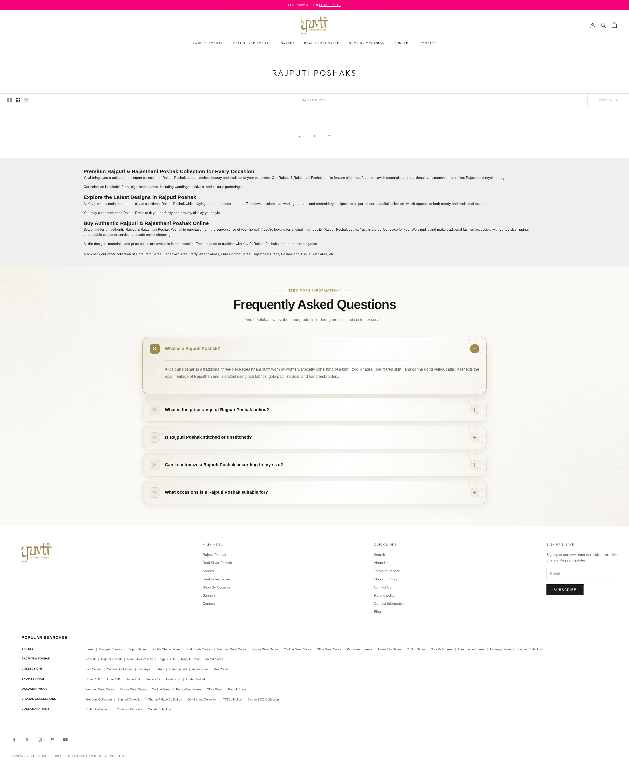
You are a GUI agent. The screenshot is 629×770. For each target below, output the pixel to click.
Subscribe (565, 590)
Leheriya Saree (175, 254)
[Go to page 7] (299, 136)
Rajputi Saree (137, 649)
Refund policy (384, 595)
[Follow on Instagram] (39, 739)
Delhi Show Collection (202, 699)
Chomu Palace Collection (165, 699)
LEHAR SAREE (330, 5)
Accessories (200, 669)
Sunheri (402, 43)
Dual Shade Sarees (199, 649)
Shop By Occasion (367, 43)
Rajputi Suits (166, 659)
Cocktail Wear (161, 689)
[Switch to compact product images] (26, 100)
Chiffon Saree (416, 649)
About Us (381, 563)
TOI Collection (232, 699)
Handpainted (178, 669)
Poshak (287, 254)
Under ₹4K (153, 679)
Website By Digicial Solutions (101, 756)
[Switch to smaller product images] (18, 100)
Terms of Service (387, 571)
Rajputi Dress (190, 659)
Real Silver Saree (321, 43)
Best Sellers (93, 669)
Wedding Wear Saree (231, 649)
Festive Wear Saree (265, 649)
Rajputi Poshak (208, 43)
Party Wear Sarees (204, 254)
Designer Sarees (110, 649)
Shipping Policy (386, 579)
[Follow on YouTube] (65, 739)
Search (379, 555)
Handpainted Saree (471, 649)
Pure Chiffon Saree (236, 254)
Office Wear (214, 689)
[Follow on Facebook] (14, 739)
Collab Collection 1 (99, 709)
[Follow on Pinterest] (52, 739)
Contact (427, 43)
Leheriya (144, 669)
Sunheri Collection (129, 699)
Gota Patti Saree (149, 254)
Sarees (288, 43)
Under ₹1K (93, 679)
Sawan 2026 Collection (263, 699)
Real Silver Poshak (252, 43)
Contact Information (389, 603)
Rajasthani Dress (266, 254)
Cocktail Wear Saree (297, 649)
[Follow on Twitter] (27, 739)
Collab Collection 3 (160, 709)
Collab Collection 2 (130, 709)
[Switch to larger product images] (9, 100)
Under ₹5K (173, 679)
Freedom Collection (99, 699)
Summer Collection (529, 649)
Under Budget (195, 679)
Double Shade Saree (166, 649)
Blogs (378, 612)
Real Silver (221, 669)
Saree (90, 649)
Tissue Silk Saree (313, 254)
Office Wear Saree (329, 649)
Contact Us (382, 587)
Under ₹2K (113, 679)
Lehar (160, 669)
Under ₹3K (133, 679)
